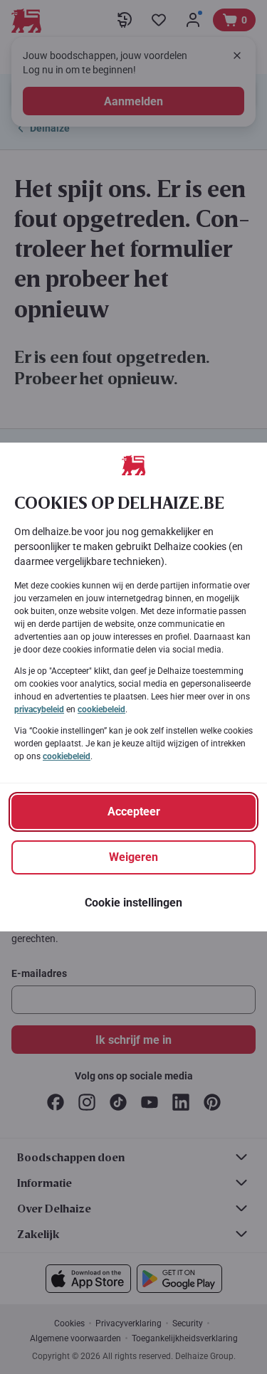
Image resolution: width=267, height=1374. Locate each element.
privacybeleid (39, 709)
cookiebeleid (101, 709)
